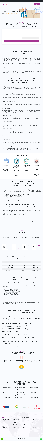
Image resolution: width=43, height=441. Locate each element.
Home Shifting (25, 237)
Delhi (23, 419)
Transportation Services (5, 237)
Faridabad (34, 422)
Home (3, 13)
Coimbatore (34, 425)
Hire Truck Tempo (21, 4)
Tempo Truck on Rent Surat (33, 392)
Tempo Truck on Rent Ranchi (34, 395)
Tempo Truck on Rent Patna (34, 387)
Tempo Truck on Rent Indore (34, 394)
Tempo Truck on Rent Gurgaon (20, 397)
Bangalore (24, 422)
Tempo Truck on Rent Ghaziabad (21, 390)
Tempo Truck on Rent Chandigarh (21, 394)
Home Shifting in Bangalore (6, 397)
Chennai (24, 424)
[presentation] (20, 373)
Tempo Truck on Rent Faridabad (20, 389)
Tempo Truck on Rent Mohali (34, 397)
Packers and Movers (14, 4)
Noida (23, 429)
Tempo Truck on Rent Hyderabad (7, 394)
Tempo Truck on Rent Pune (6, 389)
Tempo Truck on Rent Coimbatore (21, 392)
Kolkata (24, 427)
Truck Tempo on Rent (36, 237)
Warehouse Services (15, 235)
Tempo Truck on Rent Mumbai (20, 387)
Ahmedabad (34, 429)
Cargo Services (15, 237)
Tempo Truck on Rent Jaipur (34, 390)
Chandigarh (34, 427)
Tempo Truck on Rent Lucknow (34, 389)
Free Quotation (15, 429)
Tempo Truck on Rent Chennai (6, 395)
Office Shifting (15, 425)
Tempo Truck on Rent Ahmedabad (21, 395)
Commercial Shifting (35, 235)
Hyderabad (24, 425)
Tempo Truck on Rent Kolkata (7, 392)
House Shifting (4, 235)
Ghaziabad (34, 424)
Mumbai (34, 419)
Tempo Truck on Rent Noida (6, 390)
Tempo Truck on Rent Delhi (7, 387)
